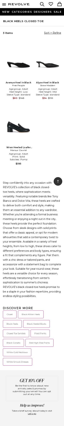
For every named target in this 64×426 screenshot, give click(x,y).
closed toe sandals (16, 333)
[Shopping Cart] (59, 4)
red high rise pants (39, 342)
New (6, 11)
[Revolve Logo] (19, 5)
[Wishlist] (51, 4)
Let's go (32, 413)
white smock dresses (17, 361)
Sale (58, 11)
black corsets (13, 342)
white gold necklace (17, 352)
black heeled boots (36, 324)
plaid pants (40, 333)
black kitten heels (31, 314)
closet (10, 314)
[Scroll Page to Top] (58, 181)
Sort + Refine (52, 32)
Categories (22, 11)
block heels (12, 324)
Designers (43, 11)
